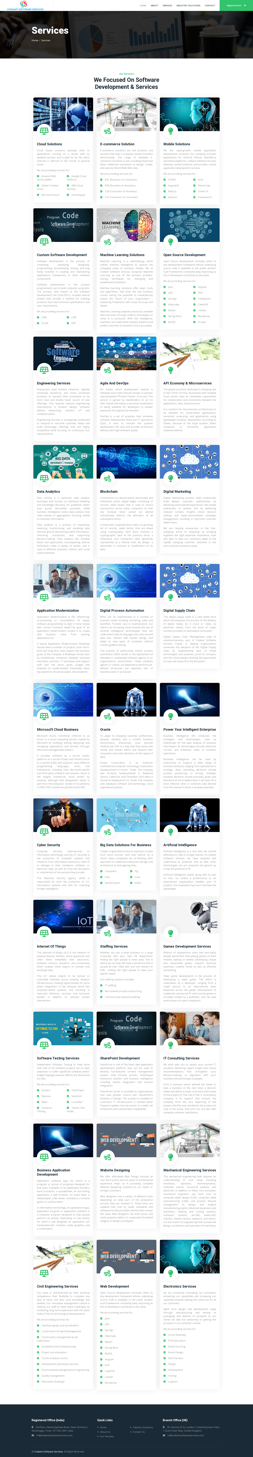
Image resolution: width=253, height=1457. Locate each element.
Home (143, 5)
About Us (105, 1431)
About (154, 5)
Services (167, 5)
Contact (210, 5)
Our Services (107, 1436)
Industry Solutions (188, 5)
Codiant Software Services (48, 1451)
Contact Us (139, 1431)
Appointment (234, 5)
